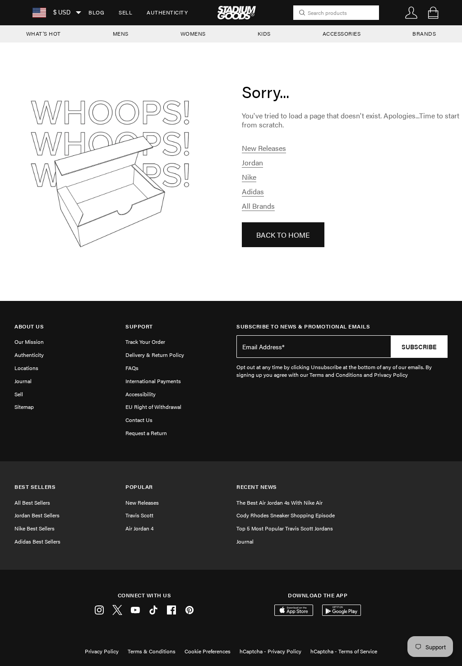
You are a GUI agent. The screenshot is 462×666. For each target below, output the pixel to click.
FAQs (132, 368)
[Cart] (433, 12)
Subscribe (419, 346)
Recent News (256, 487)
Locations (26, 368)
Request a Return (146, 433)
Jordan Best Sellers (37, 515)
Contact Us (138, 420)
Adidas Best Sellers (37, 541)
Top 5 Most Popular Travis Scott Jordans (284, 528)
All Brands (258, 206)
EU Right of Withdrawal (153, 407)
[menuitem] (96, 12)
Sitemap (24, 407)
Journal (23, 381)
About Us (29, 326)
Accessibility (140, 394)
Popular (139, 487)
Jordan (252, 162)
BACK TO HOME (283, 235)
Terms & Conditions (152, 651)
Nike (249, 177)
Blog (96, 12)
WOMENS (193, 33)
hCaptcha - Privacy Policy (270, 651)
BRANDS (424, 33)
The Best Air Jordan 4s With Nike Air (279, 502)
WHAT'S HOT (43, 33)
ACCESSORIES (342, 33)
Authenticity (167, 12)
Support (139, 326)
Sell (125, 12)
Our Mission (29, 342)
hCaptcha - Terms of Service (343, 651)
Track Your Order (145, 342)
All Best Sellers (32, 502)
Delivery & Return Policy (154, 355)
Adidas (253, 191)
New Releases (264, 148)
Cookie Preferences (208, 651)
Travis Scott (139, 515)
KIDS (264, 33)
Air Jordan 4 (139, 528)
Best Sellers (34, 487)
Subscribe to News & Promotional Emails (303, 326)
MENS (121, 33)
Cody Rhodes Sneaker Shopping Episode (285, 515)
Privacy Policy (102, 651)
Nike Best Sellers (34, 528)
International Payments (153, 381)
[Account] (411, 12)
